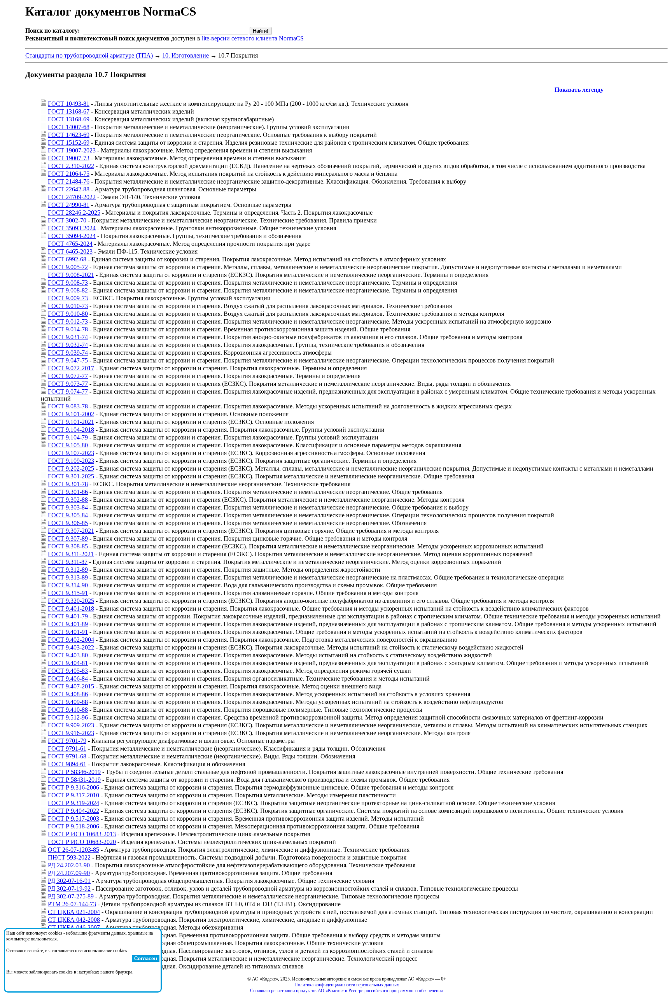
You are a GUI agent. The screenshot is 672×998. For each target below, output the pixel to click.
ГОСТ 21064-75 (68, 173)
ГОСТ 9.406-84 (68, 678)
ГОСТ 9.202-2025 (71, 468)
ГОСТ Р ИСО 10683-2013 (82, 834)
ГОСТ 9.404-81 (68, 663)
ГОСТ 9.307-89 (68, 538)
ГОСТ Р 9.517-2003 (73, 818)
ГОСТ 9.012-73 (68, 321)
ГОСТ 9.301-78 (68, 484)
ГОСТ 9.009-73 (68, 298)
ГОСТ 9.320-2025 (71, 600)
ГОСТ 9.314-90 (68, 585)
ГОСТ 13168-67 (68, 111)
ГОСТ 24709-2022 (72, 197)
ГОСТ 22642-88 (68, 189)
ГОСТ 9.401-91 (68, 632)
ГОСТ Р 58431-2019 (74, 779)
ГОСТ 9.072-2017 (71, 368)
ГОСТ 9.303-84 (68, 507)
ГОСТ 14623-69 (68, 134)
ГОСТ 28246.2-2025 (74, 212)
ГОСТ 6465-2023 (70, 251)
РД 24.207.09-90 (69, 873)
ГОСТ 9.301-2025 (71, 476)
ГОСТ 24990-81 (68, 204)
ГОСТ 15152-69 (68, 142)
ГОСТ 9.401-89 (68, 624)
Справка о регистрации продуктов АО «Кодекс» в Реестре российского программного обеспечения (346, 990)
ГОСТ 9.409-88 (68, 702)
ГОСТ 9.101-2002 (71, 414)
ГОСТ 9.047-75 (68, 360)
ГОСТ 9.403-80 (68, 655)
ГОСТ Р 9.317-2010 (73, 795)
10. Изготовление (185, 55)
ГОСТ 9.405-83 (68, 670)
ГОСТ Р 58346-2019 (74, 772)
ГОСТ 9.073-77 (68, 383)
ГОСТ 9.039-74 (68, 352)
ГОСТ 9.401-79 (68, 616)
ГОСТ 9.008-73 (68, 282)
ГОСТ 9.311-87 (68, 562)
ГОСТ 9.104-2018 (71, 429)
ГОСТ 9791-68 (67, 756)
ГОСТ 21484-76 (68, 181)
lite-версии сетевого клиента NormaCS (253, 38)
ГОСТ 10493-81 (68, 103)
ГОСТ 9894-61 (67, 764)
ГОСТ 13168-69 (68, 119)
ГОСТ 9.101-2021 (71, 421)
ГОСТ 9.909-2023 (71, 725)
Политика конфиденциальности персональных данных (346, 984)
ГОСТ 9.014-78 (68, 329)
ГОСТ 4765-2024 (70, 243)
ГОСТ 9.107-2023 (71, 453)
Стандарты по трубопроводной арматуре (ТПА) (89, 55)
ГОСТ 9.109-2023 (71, 460)
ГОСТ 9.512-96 (68, 717)
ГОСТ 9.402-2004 (71, 639)
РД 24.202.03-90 (69, 865)
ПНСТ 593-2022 (69, 857)
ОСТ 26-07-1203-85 (73, 849)
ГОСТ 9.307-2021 (71, 530)
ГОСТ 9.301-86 (68, 491)
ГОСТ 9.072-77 (68, 376)
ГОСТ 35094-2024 (72, 236)
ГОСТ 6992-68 (67, 259)
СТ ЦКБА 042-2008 (74, 919)
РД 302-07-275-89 (71, 896)
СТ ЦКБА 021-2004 (74, 912)
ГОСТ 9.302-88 (68, 499)
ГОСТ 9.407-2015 (71, 686)
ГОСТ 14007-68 (68, 127)
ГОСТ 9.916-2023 (71, 733)
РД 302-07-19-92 (69, 888)
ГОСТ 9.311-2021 (71, 554)
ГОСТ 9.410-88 (68, 709)
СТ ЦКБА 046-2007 (74, 927)
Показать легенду (579, 89)
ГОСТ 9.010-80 (68, 313)
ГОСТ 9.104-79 (68, 437)
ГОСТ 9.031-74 (68, 337)
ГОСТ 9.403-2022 (71, 647)
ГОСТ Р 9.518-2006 (73, 826)
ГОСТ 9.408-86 (68, 694)
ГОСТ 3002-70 (67, 220)
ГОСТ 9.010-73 (68, 306)
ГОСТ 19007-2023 (72, 150)
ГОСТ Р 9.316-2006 (73, 787)
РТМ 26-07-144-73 (72, 904)
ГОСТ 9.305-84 (68, 515)
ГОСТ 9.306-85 (68, 523)
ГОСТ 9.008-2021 (71, 274)
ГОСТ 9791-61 (67, 748)
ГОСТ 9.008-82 (68, 290)
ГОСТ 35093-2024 (72, 228)
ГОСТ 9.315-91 (68, 593)
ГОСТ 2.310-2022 (71, 166)
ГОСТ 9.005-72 (68, 267)
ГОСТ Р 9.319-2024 (73, 803)
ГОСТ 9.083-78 (68, 406)
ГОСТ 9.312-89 (68, 569)
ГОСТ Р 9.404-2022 (73, 810)
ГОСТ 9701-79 (67, 740)
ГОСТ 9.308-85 (68, 546)
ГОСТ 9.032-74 (68, 344)
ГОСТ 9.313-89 (68, 577)
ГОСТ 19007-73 (68, 158)
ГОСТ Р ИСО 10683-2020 (82, 842)
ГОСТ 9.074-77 (68, 391)
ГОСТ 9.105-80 (68, 445)
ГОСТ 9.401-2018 (71, 608)
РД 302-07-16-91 (69, 880)
